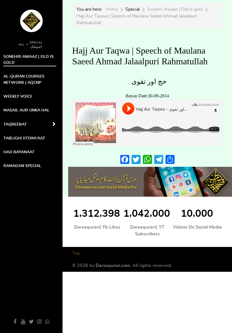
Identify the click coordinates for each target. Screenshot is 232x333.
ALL (21, 44)
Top (76, 253)
